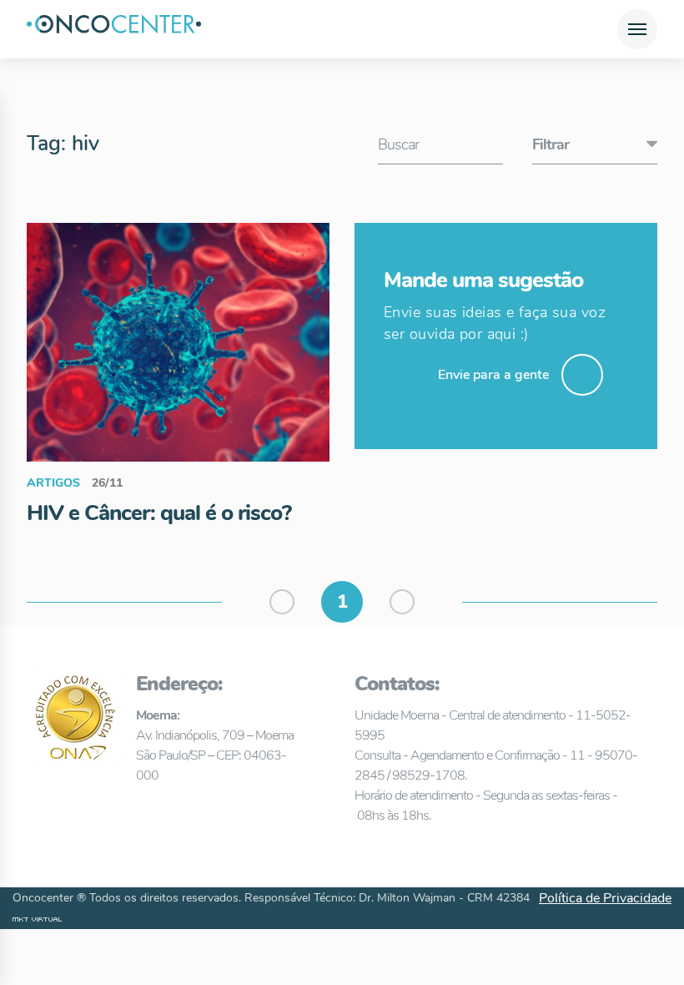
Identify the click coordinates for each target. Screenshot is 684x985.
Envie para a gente (493, 375)
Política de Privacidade (605, 898)
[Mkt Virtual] (37, 919)
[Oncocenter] (114, 29)
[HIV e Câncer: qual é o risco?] (178, 342)
